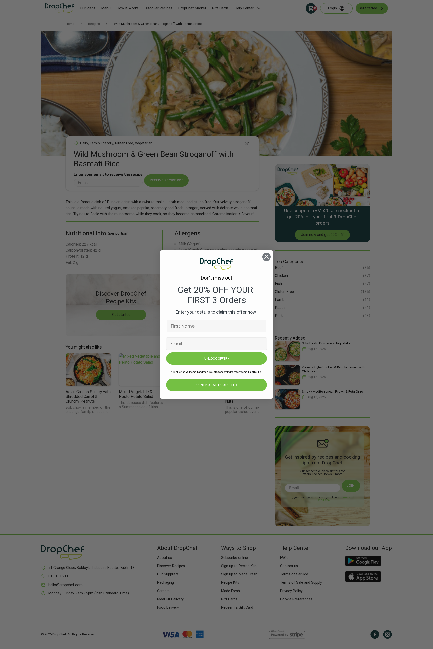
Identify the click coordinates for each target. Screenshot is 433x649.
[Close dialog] (266, 256)
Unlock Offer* (216, 358)
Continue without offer (216, 385)
